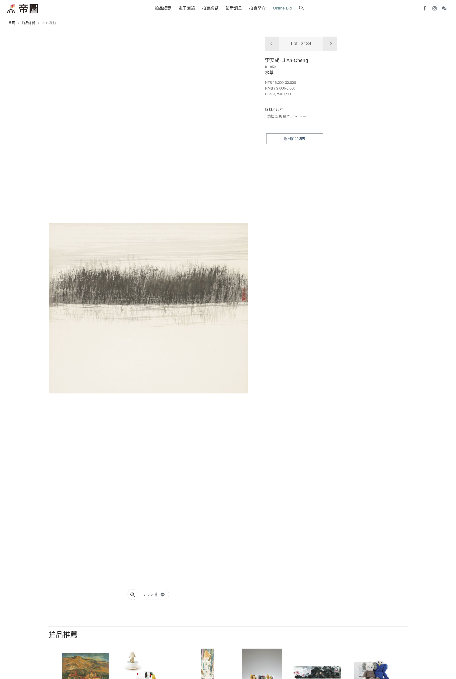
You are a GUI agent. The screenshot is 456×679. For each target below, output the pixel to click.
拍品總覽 (28, 23)
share (148, 594)
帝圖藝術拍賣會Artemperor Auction (22, 8)
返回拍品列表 (295, 139)
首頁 (11, 23)
